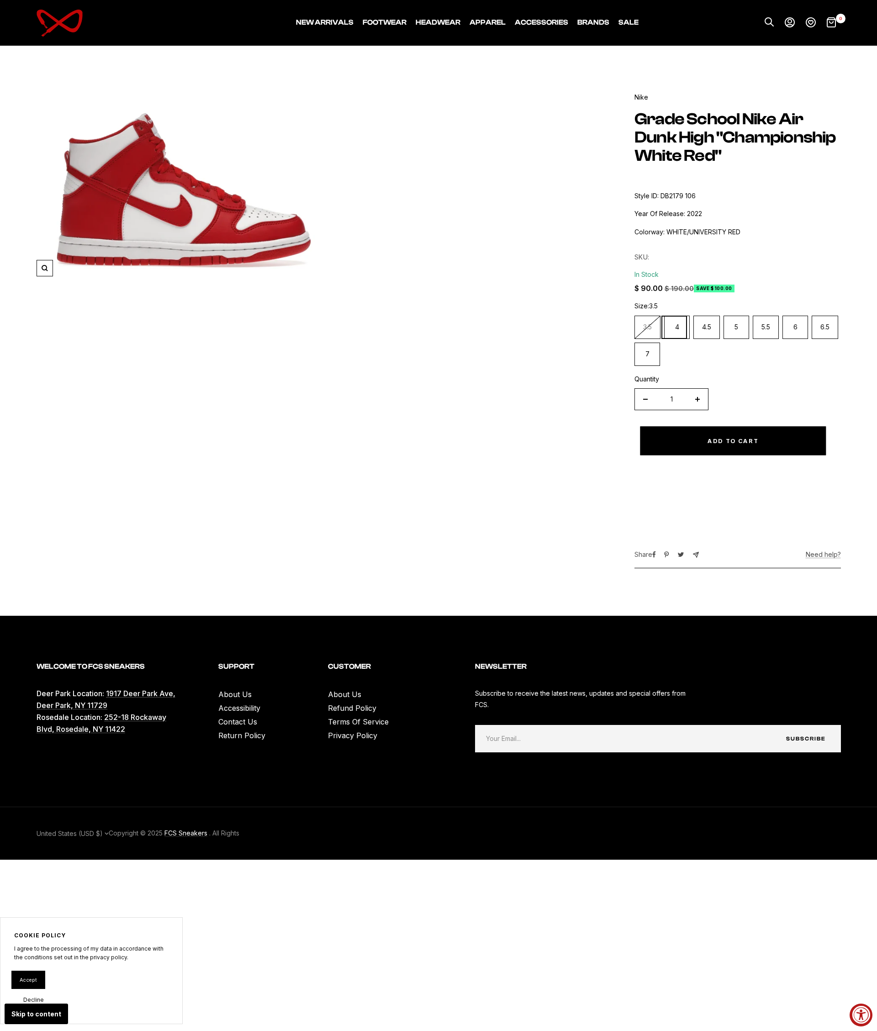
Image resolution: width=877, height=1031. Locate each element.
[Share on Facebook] (654, 554)
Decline (33, 999)
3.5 (647, 327)
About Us (235, 694)
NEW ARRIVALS (325, 22)
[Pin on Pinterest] (666, 554)
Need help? (823, 554)
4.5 (706, 327)
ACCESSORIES (541, 22)
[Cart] (831, 22)
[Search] (769, 22)
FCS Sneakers (185, 833)
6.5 (824, 327)
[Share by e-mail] (696, 555)
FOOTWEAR (385, 22)
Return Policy (241, 735)
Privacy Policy (352, 735)
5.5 (765, 327)
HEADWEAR (438, 22)
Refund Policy (352, 708)
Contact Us (237, 721)
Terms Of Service (358, 721)
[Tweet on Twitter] (681, 554)
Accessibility (239, 708)
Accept (28, 980)
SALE (628, 22)
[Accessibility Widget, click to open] (861, 1015)
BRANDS (593, 22)
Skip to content (36, 1014)
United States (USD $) (71, 833)
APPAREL (488, 22)
